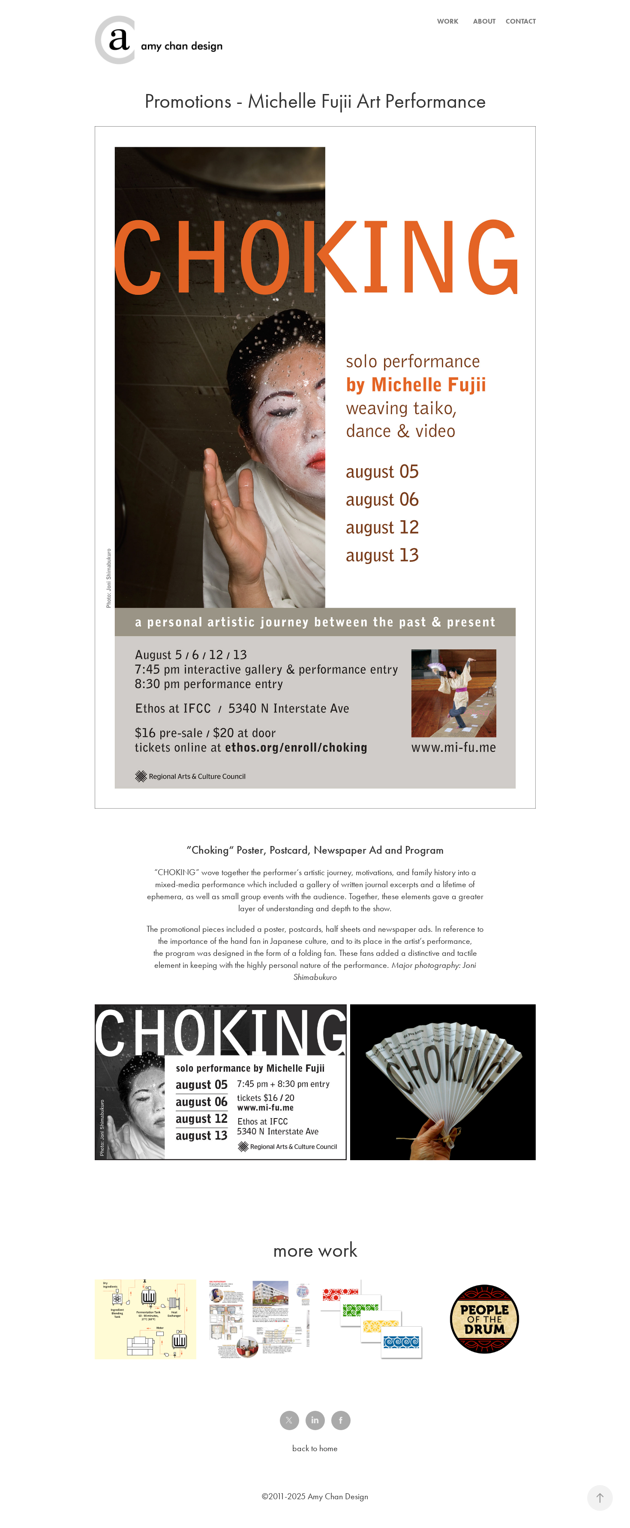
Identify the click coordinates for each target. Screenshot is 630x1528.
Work (448, 21)
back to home (315, 1448)
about (484, 21)
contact (521, 21)
